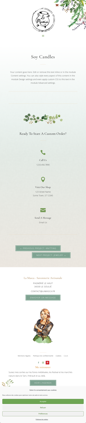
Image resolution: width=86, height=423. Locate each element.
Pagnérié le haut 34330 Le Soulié (43, 285)
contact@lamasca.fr (43, 291)
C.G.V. (66, 356)
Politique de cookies (42, 419)
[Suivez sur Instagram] (43, 362)
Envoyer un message (43, 297)
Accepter (43, 401)
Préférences (43, 414)
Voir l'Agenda (43, 382)
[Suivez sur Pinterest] (47, 362)
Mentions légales (24, 356)
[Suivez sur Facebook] (38, 362)
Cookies (58, 356)
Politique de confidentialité (43, 356)
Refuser (43, 407)
